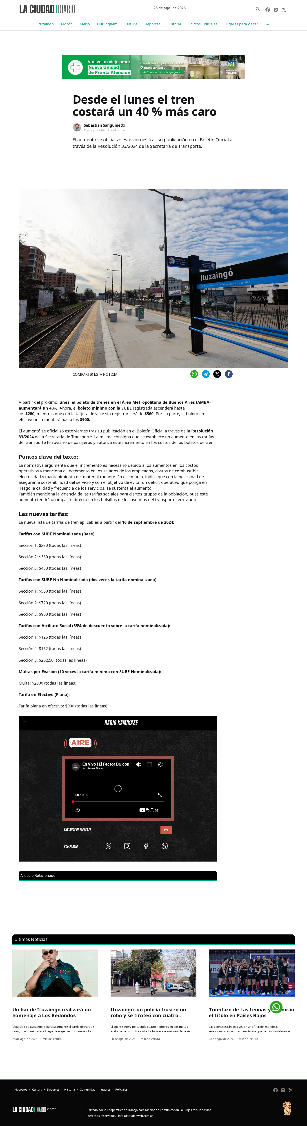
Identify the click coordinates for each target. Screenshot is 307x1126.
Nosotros (21, 1089)
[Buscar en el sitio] (257, 9)
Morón (67, 24)
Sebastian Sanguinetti (104, 125)
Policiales (121, 1089)
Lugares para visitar (241, 24)
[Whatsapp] (194, 374)
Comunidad (88, 1089)
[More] (267, 24)
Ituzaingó (46, 24)
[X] (217, 374)
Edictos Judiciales (202, 24)
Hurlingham (107, 24)
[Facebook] (229, 374)
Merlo (85, 24)
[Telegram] (206, 374)
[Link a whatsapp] (276, 1005)
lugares (105, 1089)
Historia (174, 24)
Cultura (131, 24)
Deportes (152, 24)
